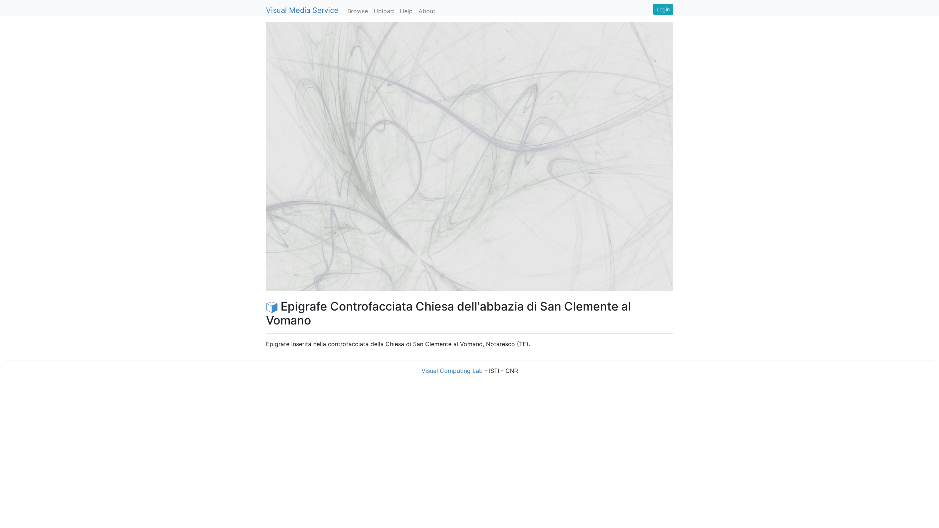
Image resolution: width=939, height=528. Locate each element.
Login (663, 9)
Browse (357, 11)
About (427, 11)
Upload (384, 11)
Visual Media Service (302, 10)
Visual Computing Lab (452, 370)
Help (406, 11)
